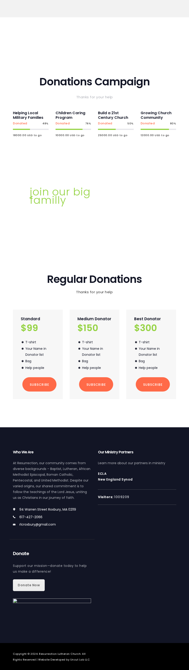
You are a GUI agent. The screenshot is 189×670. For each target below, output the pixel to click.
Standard (30, 319)
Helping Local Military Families (28, 115)
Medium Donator (94, 319)
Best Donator (147, 319)
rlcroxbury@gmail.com (37, 524)
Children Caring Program (70, 115)
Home (79, 37)
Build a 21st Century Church (113, 115)
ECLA (102, 473)
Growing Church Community (156, 115)
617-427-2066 (30, 517)
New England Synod (115, 479)
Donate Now (29, 585)
